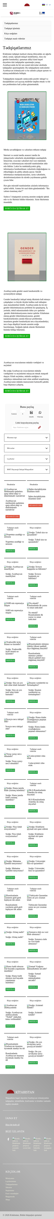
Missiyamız (10, 1178)
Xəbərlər (9, 1187)
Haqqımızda (10, 1197)
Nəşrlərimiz (10, 1190)
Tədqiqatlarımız (11, 23)
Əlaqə (8, 1200)
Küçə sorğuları (10, 33)
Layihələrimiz (11, 1181)
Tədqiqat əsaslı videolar (14, 38)
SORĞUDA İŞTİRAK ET (17, 208)
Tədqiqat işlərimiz (12, 28)
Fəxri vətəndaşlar (12, 1193)
